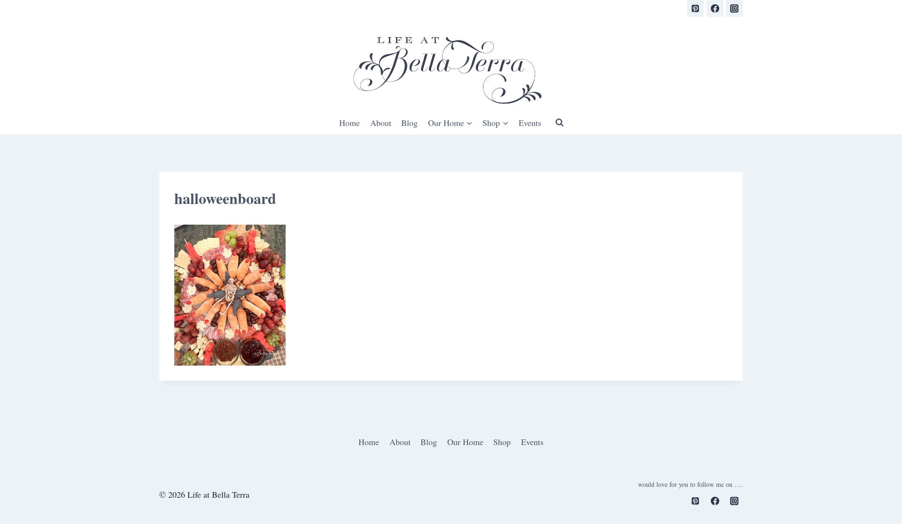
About (380, 122)
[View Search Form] (559, 122)
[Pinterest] (695, 8)
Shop (502, 441)
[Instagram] (734, 8)
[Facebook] (715, 8)
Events (530, 122)
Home (349, 122)
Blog (409, 122)
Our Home (465, 441)
